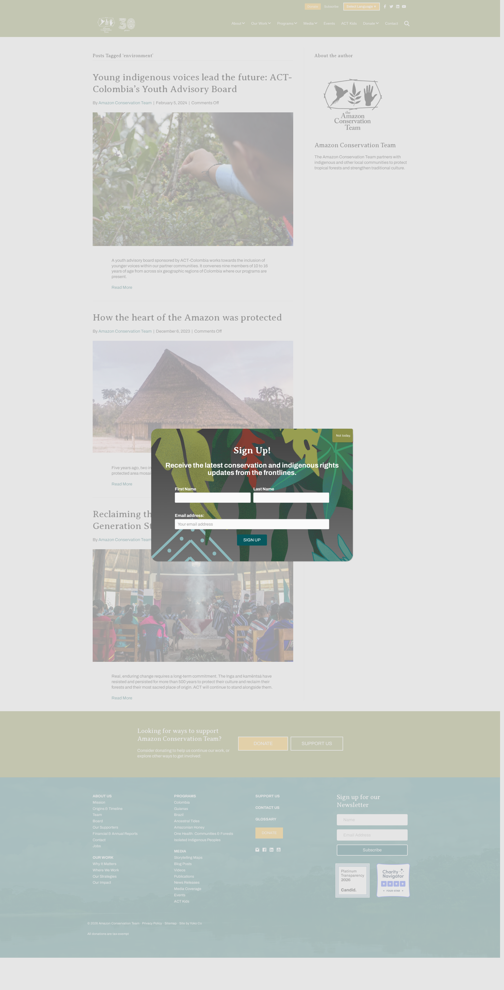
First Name (185, 489)
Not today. (342, 435)
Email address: (189, 515)
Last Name (263, 489)
